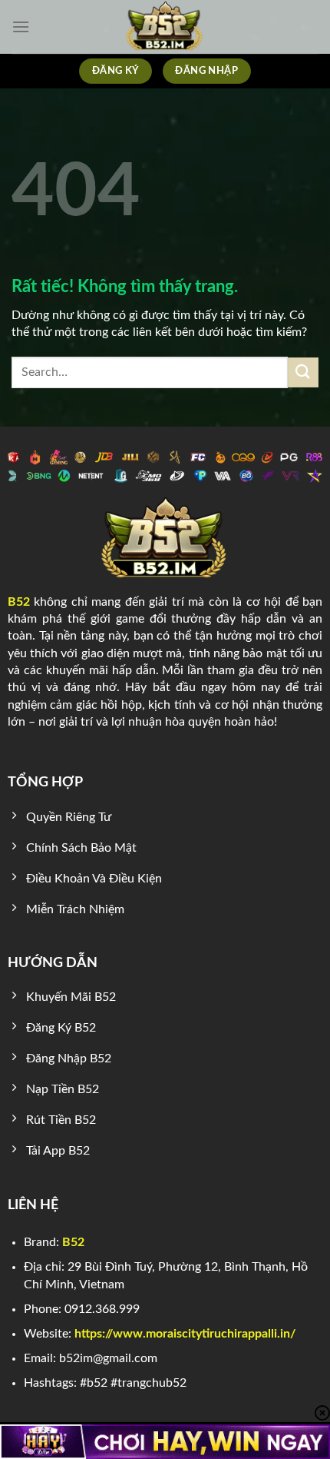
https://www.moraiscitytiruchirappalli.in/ (184, 1334)
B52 (19, 602)
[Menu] (21, 26)
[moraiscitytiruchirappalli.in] (165, 27)
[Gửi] (303, 372)
